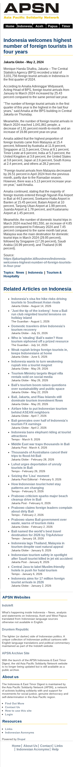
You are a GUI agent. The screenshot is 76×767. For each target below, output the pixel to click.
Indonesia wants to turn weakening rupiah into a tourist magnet (37, 363)
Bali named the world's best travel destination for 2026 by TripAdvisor (37, 533)
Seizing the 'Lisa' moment (30, 476)
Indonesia (24, 26)
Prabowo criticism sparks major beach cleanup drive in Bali (39, 497)
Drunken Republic (15, 629)
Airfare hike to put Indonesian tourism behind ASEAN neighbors (39, 410)
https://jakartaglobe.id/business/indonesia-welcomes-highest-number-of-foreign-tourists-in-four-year (38, 262)
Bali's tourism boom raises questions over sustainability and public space (38, 386)
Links (8, 729)
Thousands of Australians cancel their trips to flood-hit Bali (39, 454)
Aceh (39, 26)
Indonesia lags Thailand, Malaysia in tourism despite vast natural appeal (38, 545)
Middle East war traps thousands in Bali (40, 444)
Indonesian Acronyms (19, 732)
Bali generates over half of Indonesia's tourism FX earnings (39, 422)
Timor (66, 26)
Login (9, 714)
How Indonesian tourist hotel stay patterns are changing (36, 485)
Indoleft (7, 605)
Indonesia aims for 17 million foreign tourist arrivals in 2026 (38, 580)
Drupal (21, 739)
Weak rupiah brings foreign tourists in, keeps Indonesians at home (39, 351)
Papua (52, 26)
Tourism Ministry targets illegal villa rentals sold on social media (37, 375)
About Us (30, 745)
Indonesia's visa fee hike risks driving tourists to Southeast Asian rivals (39, 300)
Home (10, 26)
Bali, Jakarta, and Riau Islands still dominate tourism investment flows (37, 398)
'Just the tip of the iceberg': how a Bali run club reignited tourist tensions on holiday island (39, 314)
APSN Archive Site (15, 653)
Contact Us (12, 707)
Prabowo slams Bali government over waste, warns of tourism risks (39, 521)
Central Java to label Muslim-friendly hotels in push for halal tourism (38, 568)
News (20, 272)
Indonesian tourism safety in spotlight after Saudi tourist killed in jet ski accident (41, 556)
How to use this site (18, 710)
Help (55, 749)
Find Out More (14, 703)
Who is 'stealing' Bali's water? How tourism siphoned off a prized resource (40, 339)
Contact (46, 745)
